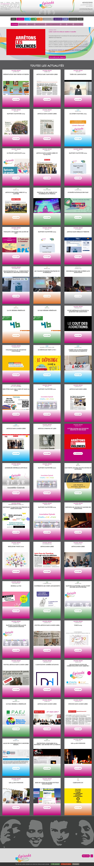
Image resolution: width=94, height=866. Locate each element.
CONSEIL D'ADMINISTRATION (53, 24)
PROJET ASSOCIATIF (40, 24)
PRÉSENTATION (22, 24)
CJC (39, 19)
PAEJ (33, 19)
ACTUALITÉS (14, 24)
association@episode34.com (86, 8)
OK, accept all (55, 864)
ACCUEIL (13, 19)
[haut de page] (91, 855)
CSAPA (27, 19)
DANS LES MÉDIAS (78, 24)
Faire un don (86, 855)
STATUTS (64, 24)
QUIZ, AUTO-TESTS (58, 19)
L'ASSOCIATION (20, 19)
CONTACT (80, 19)
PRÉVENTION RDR (47, 19)
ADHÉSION (69, 24)
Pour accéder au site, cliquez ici (57, 57)
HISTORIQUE (31, 24)
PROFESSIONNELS (73, 19)
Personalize (76, 864)
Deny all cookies (66, 864)
